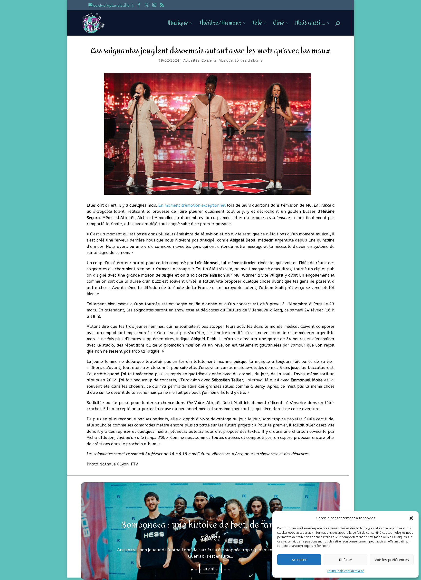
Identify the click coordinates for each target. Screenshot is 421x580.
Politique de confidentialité (345, 571)
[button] (411, 518)
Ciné (278, 24)
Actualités (191, 60)
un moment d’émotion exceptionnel (192, 205)
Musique (177, 24)
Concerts (209, 60)
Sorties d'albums (248, 60)
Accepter (299, 559)
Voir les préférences (392, 559)
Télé (257, 24)
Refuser (345, 559)
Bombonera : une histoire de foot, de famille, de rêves (210, 531)
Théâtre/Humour (220, 24)
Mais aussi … (310, 24)
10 (229, 569)
